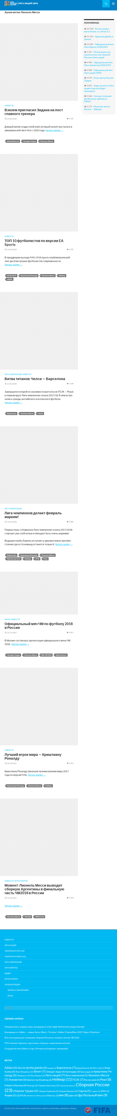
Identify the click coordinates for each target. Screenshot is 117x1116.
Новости (9, 105)
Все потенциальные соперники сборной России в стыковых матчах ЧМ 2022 (42, 1037)
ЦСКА (21, 1095)
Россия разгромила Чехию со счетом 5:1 (97, 30)
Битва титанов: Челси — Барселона (35, 379)
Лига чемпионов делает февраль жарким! (33, 515)
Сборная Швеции (67, 1091)
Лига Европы (11, 968)
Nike (21, 1067)
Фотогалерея (21, 881)
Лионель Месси (46, 141)
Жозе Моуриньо (24, 1072)
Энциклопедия (12, 984)
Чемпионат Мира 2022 (15, 956)
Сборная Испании (67, 1086)
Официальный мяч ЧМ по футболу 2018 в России (39, 626)
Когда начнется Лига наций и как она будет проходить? (99, 88)
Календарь (72, 1071)
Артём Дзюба (36, 1067)
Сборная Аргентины (48, 1085)
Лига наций (10, 945)
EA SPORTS (11, 276)
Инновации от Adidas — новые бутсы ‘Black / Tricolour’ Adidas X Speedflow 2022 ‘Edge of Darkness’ (52, 1032)
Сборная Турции (25, 1091)
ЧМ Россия (39, 917)
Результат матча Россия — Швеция (97, 107)
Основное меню (113, 3)
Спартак (83, 1091)
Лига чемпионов (13, 374)
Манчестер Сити (13, 559)
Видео (8, 973)
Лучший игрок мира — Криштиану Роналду (33, 756)
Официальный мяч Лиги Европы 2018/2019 (99, 45)
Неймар (62, 276)
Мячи (7, 619)
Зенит (39, 1071)
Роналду (32, 1085)
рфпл (73, 1095)
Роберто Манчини (15, 1085)
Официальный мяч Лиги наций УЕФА (98, 71)
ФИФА (9, 279)
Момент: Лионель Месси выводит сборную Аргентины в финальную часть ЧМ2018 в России (34, 889)
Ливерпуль (23, 1075)
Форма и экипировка (18, 990)
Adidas (11, 1067)
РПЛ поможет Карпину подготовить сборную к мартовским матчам (37, 1043)
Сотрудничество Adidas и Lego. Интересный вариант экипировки (36, 1048)
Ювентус (52, 1095)
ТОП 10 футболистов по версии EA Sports (34, 243)
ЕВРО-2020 (98, 1068)
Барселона (11, 413)
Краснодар (86, 1072)
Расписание (91, 1079)
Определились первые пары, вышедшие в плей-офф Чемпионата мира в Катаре (45, 1026)
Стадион (95, 1091)
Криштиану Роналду (29, 276)
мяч (63, 1095)
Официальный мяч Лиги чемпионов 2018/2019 (98, 63)
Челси (40, 413)
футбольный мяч (92, 1095)
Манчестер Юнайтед (39, 1079)
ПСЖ (37, 559)
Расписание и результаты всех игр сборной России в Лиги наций (97, 55)
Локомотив (17, 1079)
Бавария (51, 1068)
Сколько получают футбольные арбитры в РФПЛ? (98, 99)
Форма (10, 1095)
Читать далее (54, 130)
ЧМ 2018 (27, 917)
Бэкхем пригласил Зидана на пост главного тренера (34, 112)
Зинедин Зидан (29, 141)
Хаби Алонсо (61, 655)
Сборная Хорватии (48, 1091)
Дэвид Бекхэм (13, 141)
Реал (46, 559)
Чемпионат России (15, 951)
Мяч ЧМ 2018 (46, 655)
